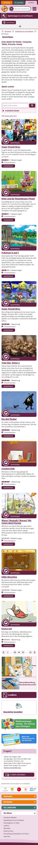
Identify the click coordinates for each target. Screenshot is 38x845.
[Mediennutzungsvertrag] (19, 724)
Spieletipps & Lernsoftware (24, 31)
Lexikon (6, 826)
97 (23, 652)
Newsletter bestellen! (13, 712)
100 (30, 652)
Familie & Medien (10, 817)
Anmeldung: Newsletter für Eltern (16, 834)
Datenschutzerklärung (12, 768)
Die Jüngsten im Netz (11, 823)
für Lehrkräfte (19, 2)
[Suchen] (12, 9)
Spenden (7, 836)
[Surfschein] (19, 739)
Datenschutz (8, 831)
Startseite (8, 31)
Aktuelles (7, 828)
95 (15, 652)
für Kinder (7, 2)
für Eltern (31, 2)
